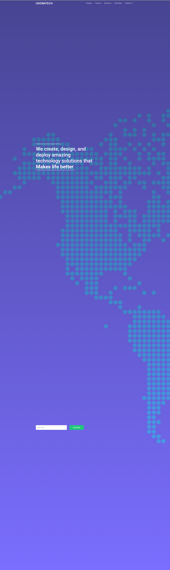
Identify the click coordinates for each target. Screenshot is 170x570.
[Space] (42, 3)
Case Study (118, 3)
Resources (107, 3)
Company (89, 3)
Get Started (76, 427)
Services (98, 3)
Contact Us (128, 3)
